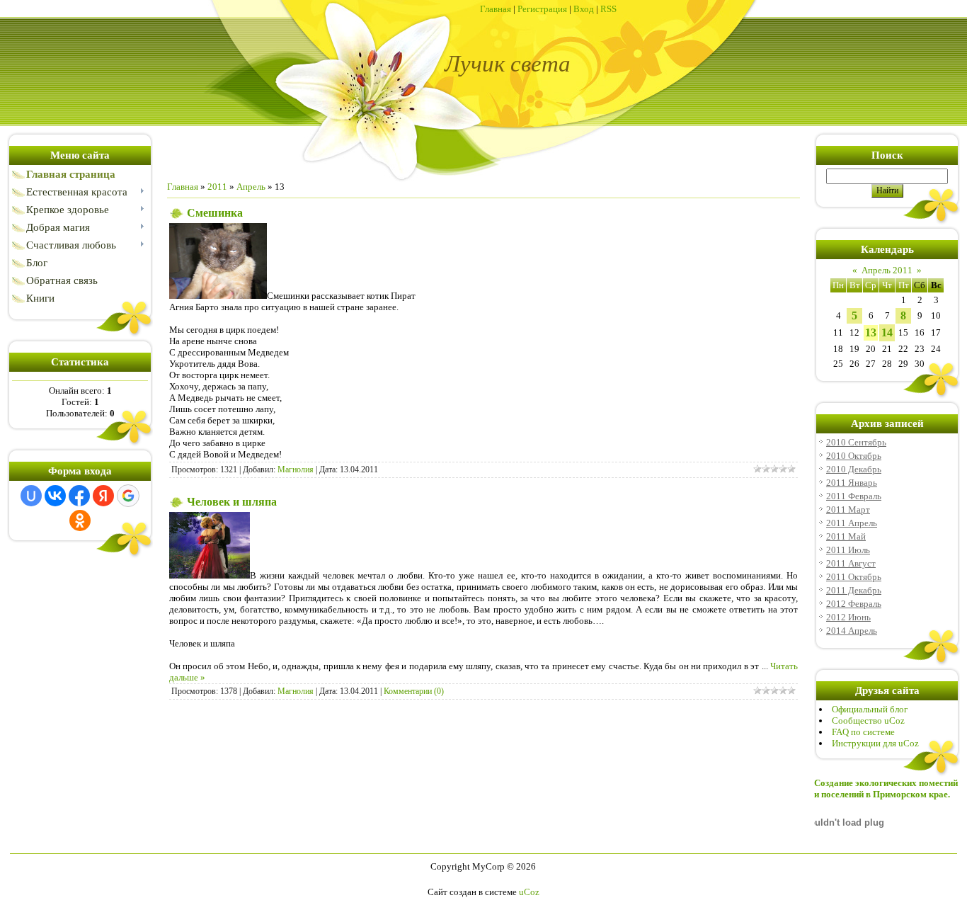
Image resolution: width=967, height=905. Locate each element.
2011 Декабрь (853, 590)
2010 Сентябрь (856, 442)
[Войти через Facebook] (79, 495)
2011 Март (848, 509)
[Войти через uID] (31, 495)
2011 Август (851, 563)
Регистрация (542, 9)
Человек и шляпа (232, 502)
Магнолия (295, 469)
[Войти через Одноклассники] (80, 520)
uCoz (529, 892)
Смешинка (215, 213)
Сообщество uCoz (868, 720)
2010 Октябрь (853, 455)
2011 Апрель (851, 523)
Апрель (250, 186)
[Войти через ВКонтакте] (55, 495)
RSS (608, 9)
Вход (583, 9)
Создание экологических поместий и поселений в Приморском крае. (886, 788)
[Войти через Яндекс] (103, 495)
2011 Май (846, 536)
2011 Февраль (853, 496)
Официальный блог (870, 709)
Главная (495, 9)
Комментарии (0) (414, 691)
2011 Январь (851, 482)
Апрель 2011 (887, 270)
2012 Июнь (848, 617)
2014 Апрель (851, 630)
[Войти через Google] (128, 495)
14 (887, 332)
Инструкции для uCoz (875, 743)
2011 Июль (848, 550)
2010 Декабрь (853, 469)
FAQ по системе (863, 732)
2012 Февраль (853, 603)
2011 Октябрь (853, 576)
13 (870, 332)
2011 (217, 186)
